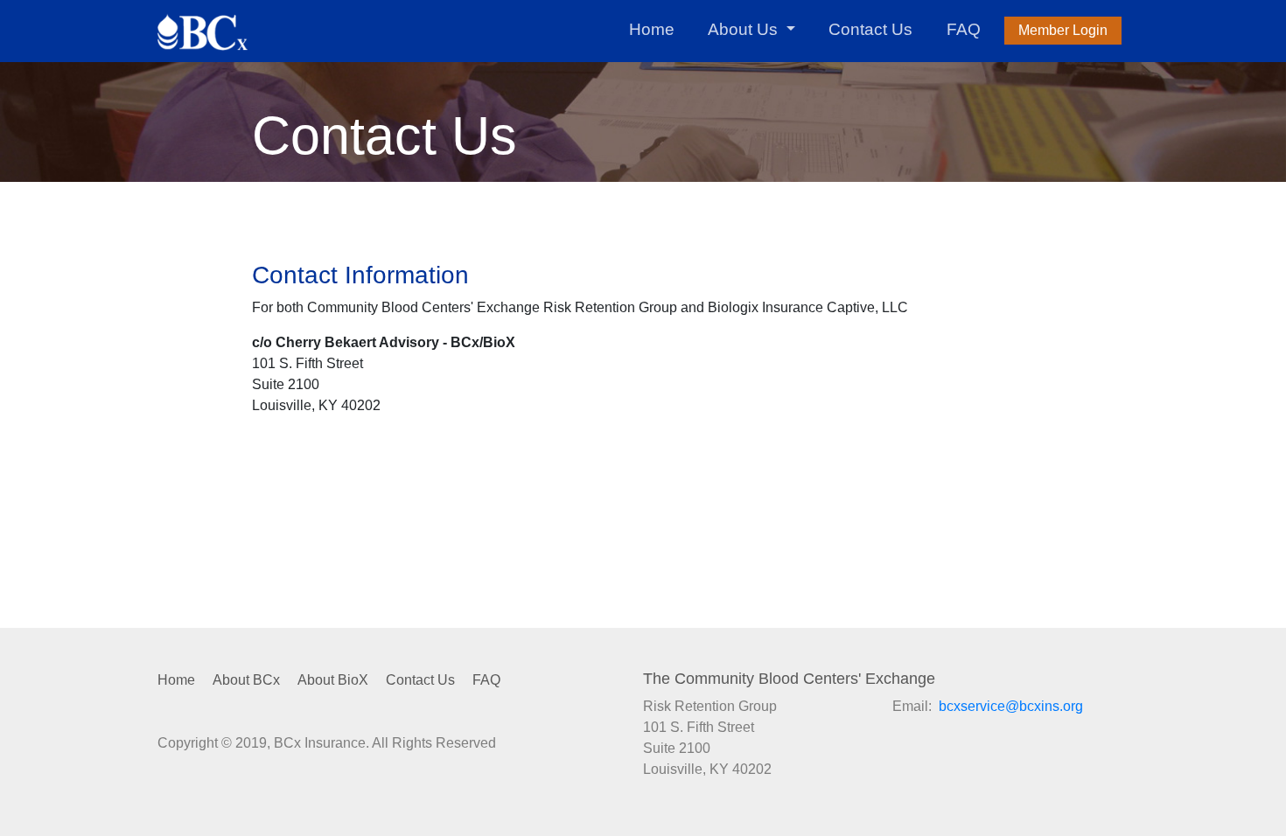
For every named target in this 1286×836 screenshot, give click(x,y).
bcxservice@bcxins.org (1011, 706)
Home (651, 29)
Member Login (1063, 30)
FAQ (964, 29)
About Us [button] (745, 29)
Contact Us (870, 29)
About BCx (246, 679)
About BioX (332, 679)
